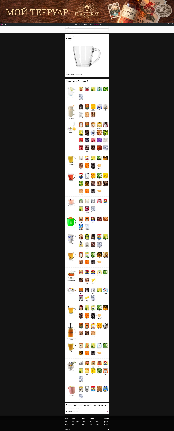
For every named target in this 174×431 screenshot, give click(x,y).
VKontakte (106, 421)
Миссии (80, 24)
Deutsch (91, 421)
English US (91, 424)
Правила (83, 421)
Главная (67, 36)
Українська (98, 421)
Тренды (75, 24)
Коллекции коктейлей (75, 421)
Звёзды (73, 424)
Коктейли (90, 24)
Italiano (97, 424)
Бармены (85, 24)
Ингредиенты (96, 24)
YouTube (106, 424)
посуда (70, 40)
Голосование (74, 425)
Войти (170, 24)
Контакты (83, 424)
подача (67, 40)
